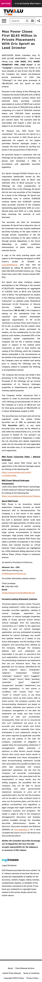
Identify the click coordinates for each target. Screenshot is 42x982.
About (10, 968)
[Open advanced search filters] (32, 20)
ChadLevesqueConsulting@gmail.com (18, 593)
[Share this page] (38, 21)
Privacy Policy (32, 978)
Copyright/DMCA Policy (14, 978)
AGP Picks (5, 4)
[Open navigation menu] (4, 21)
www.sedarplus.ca (9, 265)
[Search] (27, 20)
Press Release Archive (24, 968)
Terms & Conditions (31, 973)
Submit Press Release (11, 973)
